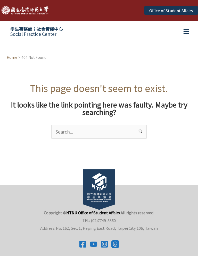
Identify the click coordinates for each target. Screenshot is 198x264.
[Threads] (115, 244)
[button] (171, 10)
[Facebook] (83, 244)
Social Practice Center (36, 31)
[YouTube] (93, 244)
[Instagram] (104, 244)
